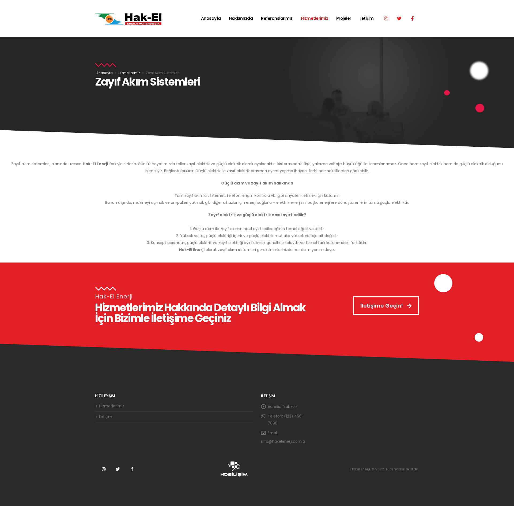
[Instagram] (386, 18)
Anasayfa (211, 18)
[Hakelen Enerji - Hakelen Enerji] (128, 18)
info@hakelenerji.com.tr (283, 441)
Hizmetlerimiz (314, 18)
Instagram (103, 469)
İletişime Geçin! (382, 305)
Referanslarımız (277, 18)
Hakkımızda (241, 18)
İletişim (367, 18)
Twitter (117, 469)
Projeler (343, 18)
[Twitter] (399, 18)
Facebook (132, 469)
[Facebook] (412, 18)
